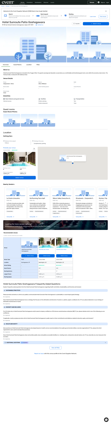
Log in (107, 2)
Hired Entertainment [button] (39, 211)
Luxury (52, 2)
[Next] (105, 202)
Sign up (103, 2)
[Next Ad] (34, 148)
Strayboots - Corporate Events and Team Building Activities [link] (85, 198)
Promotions (30, 2)
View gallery (106, 59)
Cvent (2, 6)
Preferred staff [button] (79, 213)
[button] (33, 44)
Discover (46, 2)
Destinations (38, 2)
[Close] (106, 11)
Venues (22, 2)
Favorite (77, 23)
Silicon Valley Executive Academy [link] (62, 198)
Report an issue (39, 353)
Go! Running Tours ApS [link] (37, 198)
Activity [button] (31, 211)
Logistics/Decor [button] (56, 213)
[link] (15, 192)
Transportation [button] (10, 211)
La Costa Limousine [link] (13, 198)
